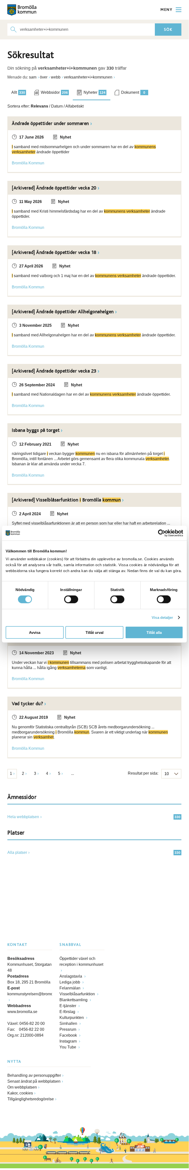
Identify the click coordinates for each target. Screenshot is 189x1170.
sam (32, 77)
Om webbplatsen (22, 1087)
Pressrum (68, 1029)
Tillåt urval (94, 632)
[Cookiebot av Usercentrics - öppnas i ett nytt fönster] (161, 533)
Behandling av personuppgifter (34, 1075)
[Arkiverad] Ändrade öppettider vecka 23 (54, 371)
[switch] (71, 599)
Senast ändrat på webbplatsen (33, 1081)
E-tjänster (68, 1006)
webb (55, 77)
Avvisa (34, 632)
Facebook (68, 1035)
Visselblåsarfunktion (77, 994)
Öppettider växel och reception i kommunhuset (81, 961)
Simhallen (68, 1023)
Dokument (133, 92)
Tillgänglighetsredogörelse (30, 1099)
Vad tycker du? (27, 703)
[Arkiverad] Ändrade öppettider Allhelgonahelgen (63, 311)
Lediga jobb (70, 982)
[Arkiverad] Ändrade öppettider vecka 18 (54, 252)
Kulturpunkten (72, 1017)
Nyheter (94, 92)
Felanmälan (70, 988)
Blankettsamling (73, 1000)
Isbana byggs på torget (35, 430)
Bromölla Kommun (28, 163)
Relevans (39, 106)
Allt (18, 92)
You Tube (68, 1047)
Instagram (68, 1041)
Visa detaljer (162, 617)
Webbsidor (54, 92)
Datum (57, 106)
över (43, 77)
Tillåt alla (154, 632)
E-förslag (67, 1012)
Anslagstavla (71, 976)
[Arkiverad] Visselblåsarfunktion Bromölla (66, 500)
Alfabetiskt (74, 106)
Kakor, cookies (20, 1093)
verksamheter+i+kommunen (88, 77)
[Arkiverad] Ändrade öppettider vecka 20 (54, 188)
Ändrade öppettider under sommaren (50, 123)
